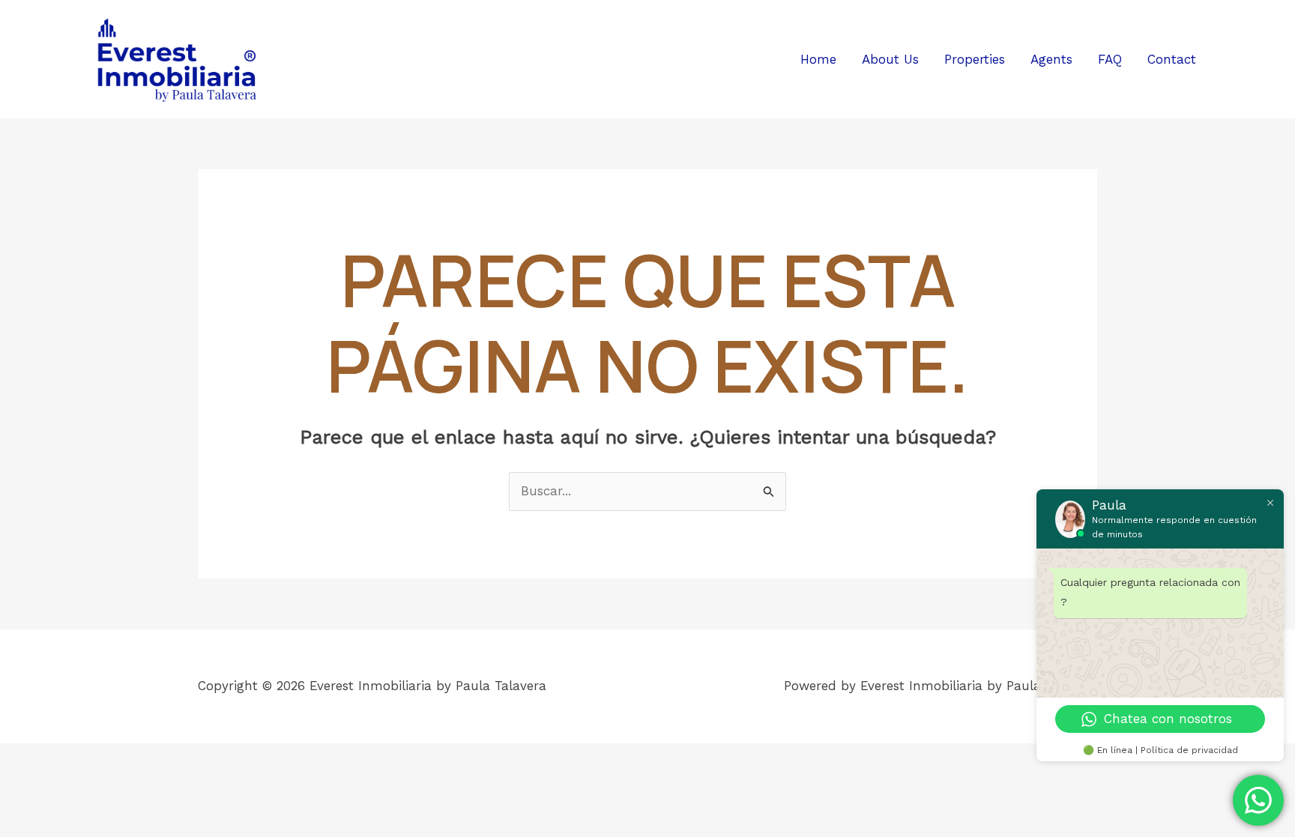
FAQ (1110, 59)
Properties (974, 59)
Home (818, 59)
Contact (1171, 59)
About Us (890, 59)
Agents (1051, 59)
